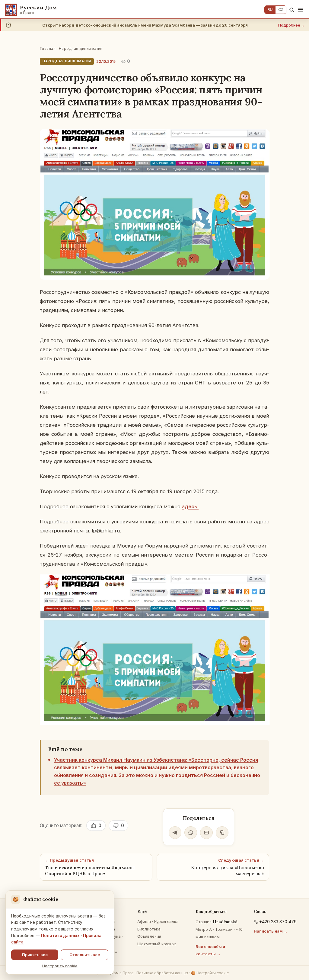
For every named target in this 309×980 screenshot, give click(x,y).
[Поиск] (292, 10)
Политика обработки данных (162, 973)
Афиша (144, 921)
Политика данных (60, 935)
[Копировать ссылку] (222, 832)
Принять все (35, 954)
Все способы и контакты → (210, 950)
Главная (48, 48)
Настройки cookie (210, 973)
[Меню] (300, 9)
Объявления (149, 936)
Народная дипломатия (81, 48)
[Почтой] (206, 832)
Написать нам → (271, 931)
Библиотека (149, 929)
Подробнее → (291, 25)
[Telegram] (175, 832)
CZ (280, 9)
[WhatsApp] (190, 832)
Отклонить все (84, 954)
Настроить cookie (60, 965)
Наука (115, 936)
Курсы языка (166, 921)
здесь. (190, 506)
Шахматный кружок (156, 943)
